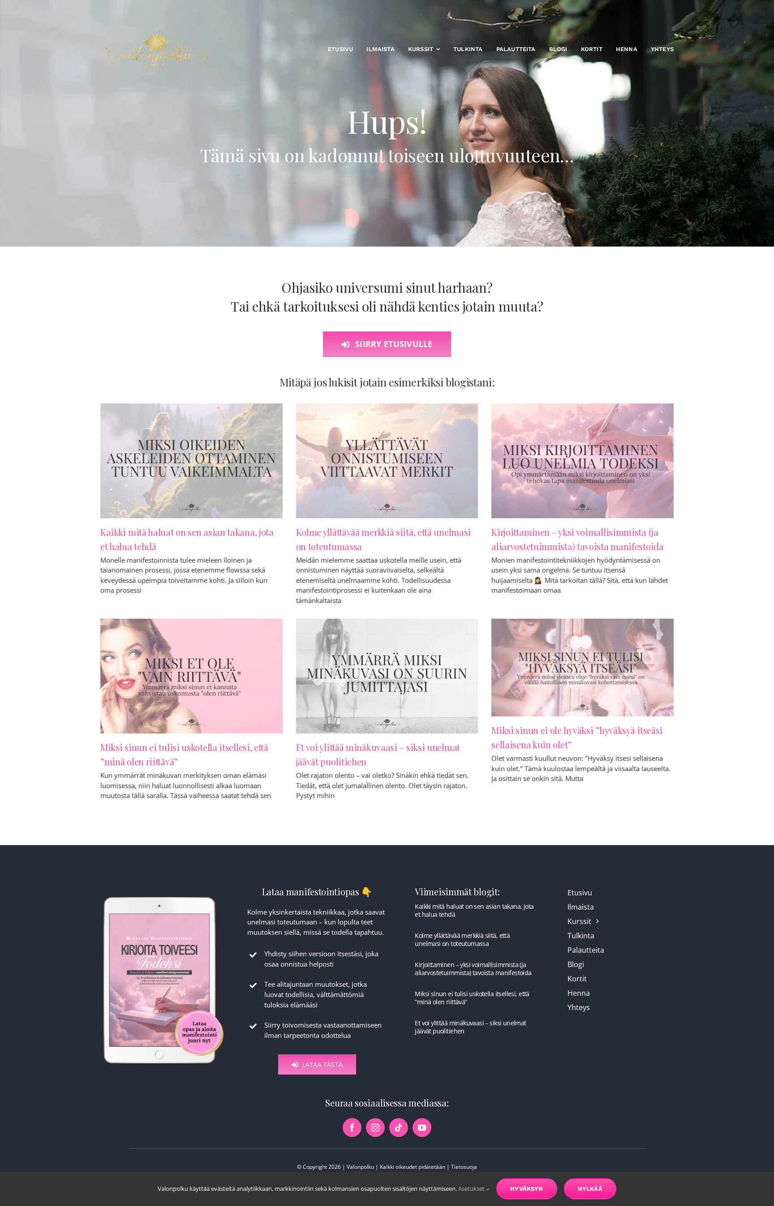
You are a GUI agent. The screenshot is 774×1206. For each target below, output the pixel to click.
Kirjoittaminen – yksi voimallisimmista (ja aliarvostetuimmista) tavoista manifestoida (473, 968)
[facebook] (352, 1127)
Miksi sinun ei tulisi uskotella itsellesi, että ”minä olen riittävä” (472, 997)
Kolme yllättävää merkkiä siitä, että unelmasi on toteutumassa (462, 939)
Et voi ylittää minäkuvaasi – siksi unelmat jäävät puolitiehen (470, 1027)
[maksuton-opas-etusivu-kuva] (163, 896)
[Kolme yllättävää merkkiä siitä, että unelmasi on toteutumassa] (387, 460)
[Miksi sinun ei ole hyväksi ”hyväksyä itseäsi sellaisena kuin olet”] (582, 667)
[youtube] (422, 1127)
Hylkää (590, 1188)
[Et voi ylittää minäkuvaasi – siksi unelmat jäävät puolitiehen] (387, 676)
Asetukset (472, 1188)
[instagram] (375, 1127)
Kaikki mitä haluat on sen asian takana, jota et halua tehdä (474, 910)
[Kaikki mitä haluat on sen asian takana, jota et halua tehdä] (191, 460)
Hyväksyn (526, 1188)
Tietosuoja (464, 1167)
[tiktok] (398, 1127)
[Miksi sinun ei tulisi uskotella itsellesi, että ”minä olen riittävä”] (191, 676)
